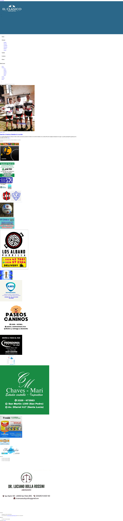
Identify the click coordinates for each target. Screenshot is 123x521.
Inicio (3, 66)
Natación (5, 72)
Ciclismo (5, 71)
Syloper (5, 520)
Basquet (5, 70)
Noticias (3, 67)
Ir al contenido (2, 0)
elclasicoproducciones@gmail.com (12, 515)
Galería (3, 76)
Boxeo (3, 79)
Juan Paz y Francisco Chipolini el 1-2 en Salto (11, 134)
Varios (5, 75)
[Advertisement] (61, 25)
